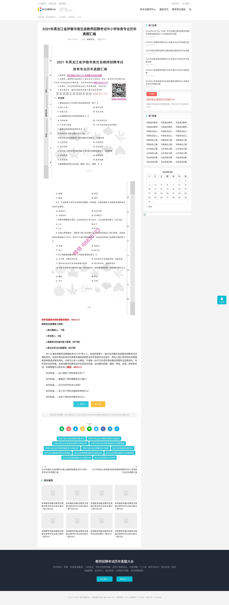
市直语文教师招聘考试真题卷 (182, 122)
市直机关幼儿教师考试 (167, 131)
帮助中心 (124, 579)
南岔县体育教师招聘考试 (122, 448)
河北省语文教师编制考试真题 (153, 162)
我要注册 (52, 3)
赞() (81, 404)
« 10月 (149, 206)
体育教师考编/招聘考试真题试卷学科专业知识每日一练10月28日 (53, 506)
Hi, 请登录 (42, 3)
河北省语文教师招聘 (153, 157)
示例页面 (175, 3)
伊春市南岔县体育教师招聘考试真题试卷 (70, 443)
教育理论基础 (179, 9)
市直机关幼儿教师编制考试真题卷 (167, 135)
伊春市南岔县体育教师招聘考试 (71, 438)
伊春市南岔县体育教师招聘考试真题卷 (104, 438)
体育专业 (72, 17)
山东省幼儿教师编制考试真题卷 (182, 153)
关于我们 (104, 579)
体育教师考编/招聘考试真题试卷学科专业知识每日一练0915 (53, 534)
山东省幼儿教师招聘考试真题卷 (153, 153)
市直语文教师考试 (182, 127)
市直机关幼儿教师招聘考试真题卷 (153, 135)
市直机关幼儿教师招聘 (153, 131)
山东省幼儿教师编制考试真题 (167, 153)
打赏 (98, 404)
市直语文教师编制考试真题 (153, 127)
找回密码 (62, 3)
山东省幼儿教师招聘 (153, 149)
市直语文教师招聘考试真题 (167, 122)
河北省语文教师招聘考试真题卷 (182, 157)
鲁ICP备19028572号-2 (108, 597)
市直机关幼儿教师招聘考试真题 (182, 131)
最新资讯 (163, 9)
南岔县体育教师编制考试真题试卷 (77, 457)
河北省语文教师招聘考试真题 (167, 157)
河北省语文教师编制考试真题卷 (167, 162)
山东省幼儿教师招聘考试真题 (182, 149)
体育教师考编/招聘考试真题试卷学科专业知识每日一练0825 (126, 534)
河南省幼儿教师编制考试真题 (167, 144)
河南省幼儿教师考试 (167, 140)
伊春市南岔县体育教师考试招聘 (96, 448)
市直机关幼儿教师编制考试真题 (182, 135)
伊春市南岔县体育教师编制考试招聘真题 (107, 443)
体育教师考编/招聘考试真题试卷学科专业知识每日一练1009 (126, 506)
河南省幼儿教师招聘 (153, 140)
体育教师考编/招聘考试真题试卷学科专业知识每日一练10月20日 (77, 506)
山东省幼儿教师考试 (167, 149)
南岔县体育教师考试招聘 (105, 457)
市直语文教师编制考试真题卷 (167, 127)
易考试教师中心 (47, 9)
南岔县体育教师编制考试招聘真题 (120, 453)
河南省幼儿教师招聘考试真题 (182, 140)
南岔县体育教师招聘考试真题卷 (57, 453)
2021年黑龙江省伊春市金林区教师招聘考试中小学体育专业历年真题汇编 (114, 470)
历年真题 (63, 17)
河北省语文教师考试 (182, 162)
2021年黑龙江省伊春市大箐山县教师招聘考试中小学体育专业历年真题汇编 (64, 470)
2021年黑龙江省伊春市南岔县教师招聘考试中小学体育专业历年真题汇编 (103, 415)
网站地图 (95, 597)
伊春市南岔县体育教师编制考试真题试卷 (62, 448)
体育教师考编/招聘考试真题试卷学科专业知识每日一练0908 (77, 534)
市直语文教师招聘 (153, 122)
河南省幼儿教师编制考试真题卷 (182, 144)
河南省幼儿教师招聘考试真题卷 (153, 144)
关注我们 (186, 3)
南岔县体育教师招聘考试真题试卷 (88, 453)
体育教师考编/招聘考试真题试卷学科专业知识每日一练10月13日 (102, 506)
